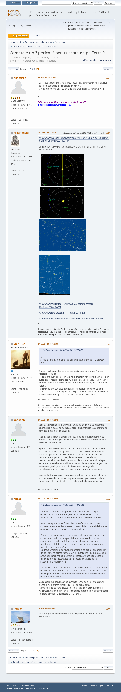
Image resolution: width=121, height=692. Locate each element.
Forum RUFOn (14, 12)
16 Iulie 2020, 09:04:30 (47, 608)
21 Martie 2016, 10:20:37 (48, 132)
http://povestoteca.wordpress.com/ (54, 104)
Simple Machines (27, 686)
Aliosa (17, 499)
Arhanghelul (21, 132)
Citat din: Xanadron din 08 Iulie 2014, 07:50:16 (63, 350)
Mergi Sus (13, 650)
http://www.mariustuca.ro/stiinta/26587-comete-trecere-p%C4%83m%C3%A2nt (66, 305)
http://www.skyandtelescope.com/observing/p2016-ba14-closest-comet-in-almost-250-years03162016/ (74, 139)
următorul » (105, 60)
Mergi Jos (13, 69)
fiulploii (18, 608)
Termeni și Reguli (96, 685)
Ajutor (84, 685)
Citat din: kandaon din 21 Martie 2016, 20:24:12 (63, 505)
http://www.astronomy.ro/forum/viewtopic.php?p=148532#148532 (72, 318)
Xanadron (20, 77)
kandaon (19, 420)
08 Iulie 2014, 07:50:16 (47, 77)
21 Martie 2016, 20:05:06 (48, 344)
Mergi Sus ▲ (110, 685)
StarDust (19, 344)
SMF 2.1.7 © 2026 (13, 686)
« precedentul (90, 60)
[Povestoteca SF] (12, 115)
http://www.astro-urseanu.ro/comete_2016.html (62, 312)
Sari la (68, 667)
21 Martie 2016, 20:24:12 (48, 420)
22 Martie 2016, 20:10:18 (48, 499)
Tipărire (108, 69)
